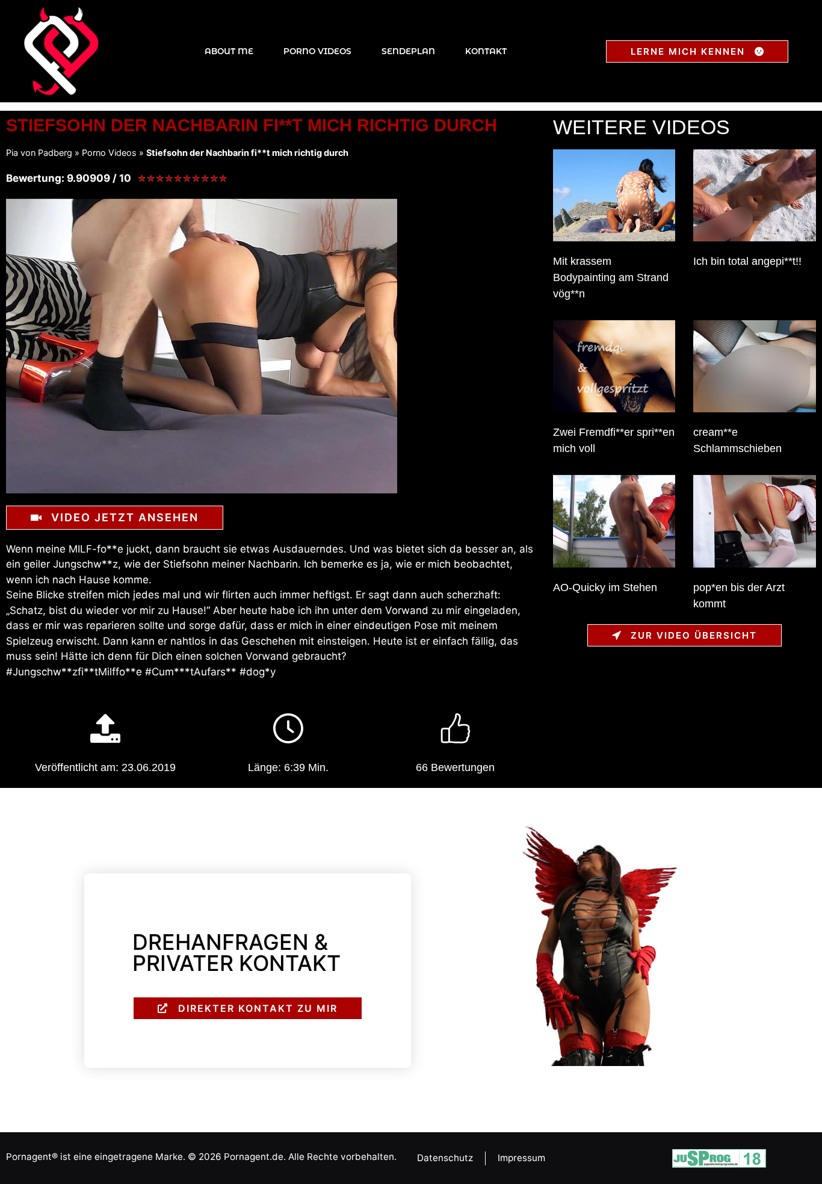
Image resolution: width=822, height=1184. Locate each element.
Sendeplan (408, 51)
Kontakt (486, 51)
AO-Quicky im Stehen (605, 587)
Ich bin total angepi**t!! (747, 261)
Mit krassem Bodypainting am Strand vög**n (611, 277)
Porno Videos (317, 51)
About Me (229, 51)
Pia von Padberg (39, 152)
